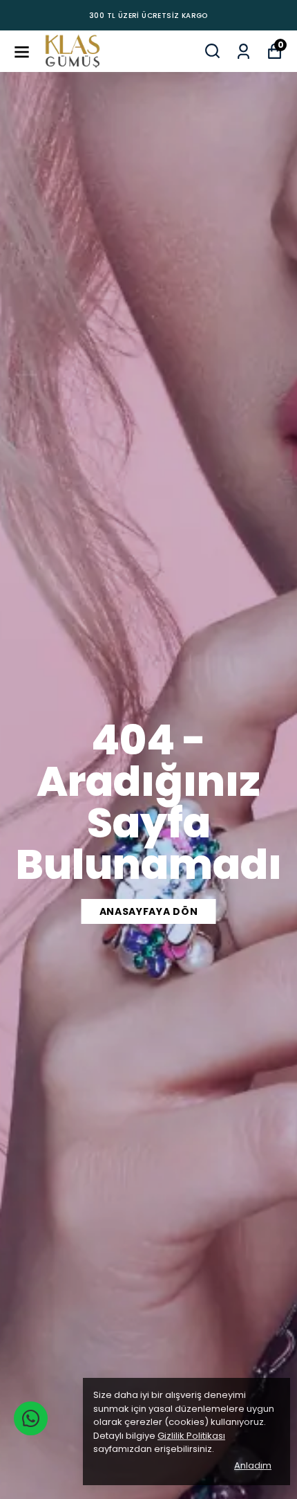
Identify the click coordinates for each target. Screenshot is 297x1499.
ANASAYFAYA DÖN (148, 911)
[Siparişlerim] (243, 50)
